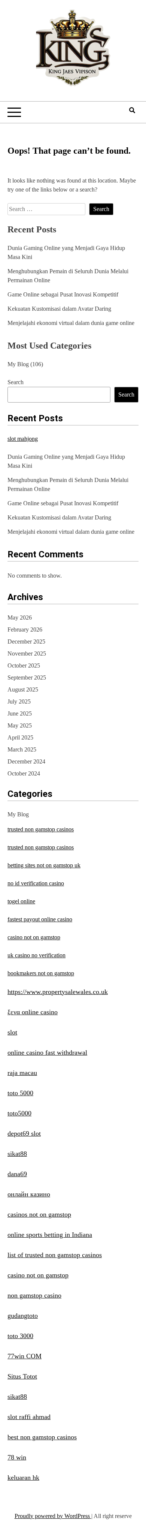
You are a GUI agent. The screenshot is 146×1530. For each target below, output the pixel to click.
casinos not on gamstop (39, 1214)
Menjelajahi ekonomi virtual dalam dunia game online (70, 323)
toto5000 (19, 1113)
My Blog (18, 364)
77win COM (24, 1356)
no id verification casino (35, 883)
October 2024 (23, 773)
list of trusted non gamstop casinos (54, 1255)
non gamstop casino (34, 1295)
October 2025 (23, 665)
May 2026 (19, 617)
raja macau (22, 1072)
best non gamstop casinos (42, 1437)
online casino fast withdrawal (47, 1052)
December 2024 (26, 761)
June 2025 (19, 713)
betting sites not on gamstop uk (43, 865)
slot (12, 1032)
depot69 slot (24, 1133)
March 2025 (21, 749)
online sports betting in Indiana (49, 1234)
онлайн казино (28, 1194)
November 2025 (26, 653)
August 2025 (22, 689)
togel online (21, 901)
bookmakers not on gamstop (40, 973)
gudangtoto (22, 1315)
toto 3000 (20, 1336)
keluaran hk (23, 1477)
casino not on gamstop (33, 937)
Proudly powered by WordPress (53, 1516)
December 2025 (26, 641)
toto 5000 (20, 1093)
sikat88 (17, 1153)
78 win (16, 1457)
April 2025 (20, 737)
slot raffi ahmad (29, 1417)
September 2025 (26, 677)
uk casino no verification (36, 955)
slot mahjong (22, 439)
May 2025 (19, 725)
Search (15, 382)
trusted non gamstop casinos (40, 829)
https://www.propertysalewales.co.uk (57, 992)
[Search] (132, 110)
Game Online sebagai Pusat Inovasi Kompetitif (62, 294)
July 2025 (19, 701)
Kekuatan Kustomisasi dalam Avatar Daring (59, 308)
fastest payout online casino (39, 919)
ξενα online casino (32, 1012)
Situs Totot (22, 1376)
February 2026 (24, 629)
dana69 (17, 1174)
